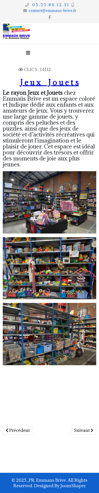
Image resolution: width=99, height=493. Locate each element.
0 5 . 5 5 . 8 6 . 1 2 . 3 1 (49, 4)
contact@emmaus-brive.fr (52, 10)
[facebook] (49, 17)
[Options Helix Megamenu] (28, 53)
